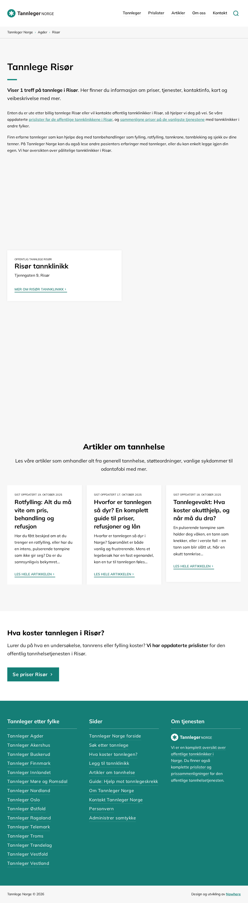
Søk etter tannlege (108, 745)
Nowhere (233, 894)
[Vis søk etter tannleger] (236, 13)
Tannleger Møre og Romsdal (37, 781)
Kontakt (220, 12)
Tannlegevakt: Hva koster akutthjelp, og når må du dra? (201, 510)
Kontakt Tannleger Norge (116, 799)
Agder (42, 32)
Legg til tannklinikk (109, 763)
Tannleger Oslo (23, 799)
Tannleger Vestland (28, 863)
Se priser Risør (30, 674)
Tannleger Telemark (28, 827)
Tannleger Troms (25, 836)
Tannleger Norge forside (115, 736)
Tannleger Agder (25, 736)
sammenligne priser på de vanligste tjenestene (162, 119)
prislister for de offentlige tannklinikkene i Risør (71, 119)
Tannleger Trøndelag (29, 845)
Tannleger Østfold (26, 808)
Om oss (199, 12)
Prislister (156, 12)
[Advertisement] (124, 195)
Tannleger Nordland (28, 790)
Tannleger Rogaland (29, 818)
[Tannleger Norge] (30, 13)
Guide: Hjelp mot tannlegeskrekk (123, 781)
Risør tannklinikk (41, 266)
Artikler (178, 12)
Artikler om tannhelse (112, 772)
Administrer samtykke (112, 818)
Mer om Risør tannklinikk (39, 289)
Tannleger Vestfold (27, 854)
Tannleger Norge (20, 32)
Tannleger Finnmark (28, 763)
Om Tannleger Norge (111, 790)
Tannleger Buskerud (28, 754)
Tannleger (132, 12)
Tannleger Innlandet (29, 772)
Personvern (101, 808)
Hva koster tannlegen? (113, 754)
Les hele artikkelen (33, 574)
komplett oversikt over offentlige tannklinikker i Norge (198, 754)
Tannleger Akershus (28, 745)
